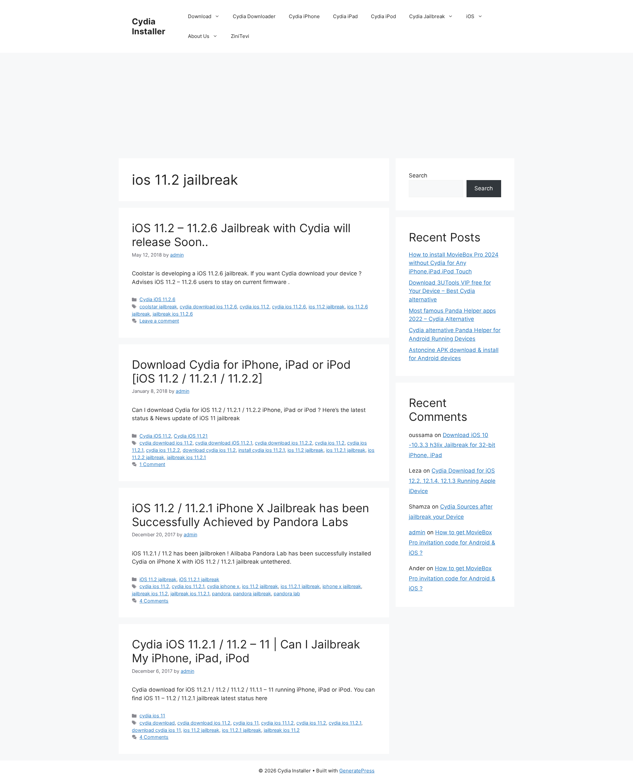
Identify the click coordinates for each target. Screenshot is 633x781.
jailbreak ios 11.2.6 (173, 314)
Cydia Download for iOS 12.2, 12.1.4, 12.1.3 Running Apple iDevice (452, 480)
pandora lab (287, 593)
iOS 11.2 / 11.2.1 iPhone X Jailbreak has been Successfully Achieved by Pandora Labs (250, 515)
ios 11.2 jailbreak (327, 306)
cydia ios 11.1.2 (277, 723)
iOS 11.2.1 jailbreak (199, 579)
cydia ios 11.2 (254, 306)
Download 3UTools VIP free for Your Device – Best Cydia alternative (450, 291)
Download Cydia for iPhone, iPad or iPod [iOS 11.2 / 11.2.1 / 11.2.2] (241, 371)
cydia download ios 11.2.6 (208, 306)
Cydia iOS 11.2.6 (157, 299)
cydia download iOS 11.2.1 (223, 443)
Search (418, 175)
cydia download (157, 723)
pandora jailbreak (252, 593)
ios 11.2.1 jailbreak (345, 450)
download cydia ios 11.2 (209, 450)
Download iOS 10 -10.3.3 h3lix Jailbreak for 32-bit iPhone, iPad (452, 445)
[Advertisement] (316, 102)
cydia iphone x (223, 586)
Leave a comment (159, 321)
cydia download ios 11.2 (166, 443)
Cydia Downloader (254, 16)
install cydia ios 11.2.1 (261, 450)
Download (199, 16)
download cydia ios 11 (156, 730)
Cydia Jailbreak (427, 16)
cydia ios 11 (152, 715)
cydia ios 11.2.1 (188, 586)
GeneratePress (357, 770)
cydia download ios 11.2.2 (283, 443)
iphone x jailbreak (341, 586)
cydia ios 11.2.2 (163, 450)
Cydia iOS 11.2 (155, 436)
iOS (470, 16)
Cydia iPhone (304, 16)
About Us (198, 36)
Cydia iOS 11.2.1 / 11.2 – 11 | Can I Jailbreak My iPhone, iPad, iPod (246, 651)
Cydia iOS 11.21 (191, 436)
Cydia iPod (383, 16)
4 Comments (153, 601)
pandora (221, 593)
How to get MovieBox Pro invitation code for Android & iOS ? (452, 542)
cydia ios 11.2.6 (289, 306)
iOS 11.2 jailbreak (157, 579)
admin (417, 532)
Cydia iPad (345, 16)
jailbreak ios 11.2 (150, 593)
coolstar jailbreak (158, 306)
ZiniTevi (240, 36)
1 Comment (152, 464)
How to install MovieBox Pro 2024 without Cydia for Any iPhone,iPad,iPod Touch (453, 263)
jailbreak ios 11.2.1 (186, 457)
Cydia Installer (148, 26)
